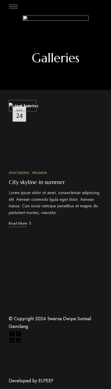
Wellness (39, 173)
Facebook (10, 387)
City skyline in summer (37, 182)
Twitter (19, 387)
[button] (22, 105)
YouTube (39, 387)
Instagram (48, 387)
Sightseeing (19, 173)
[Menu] (13, 6)
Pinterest (29, 387)
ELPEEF (46, 380)
